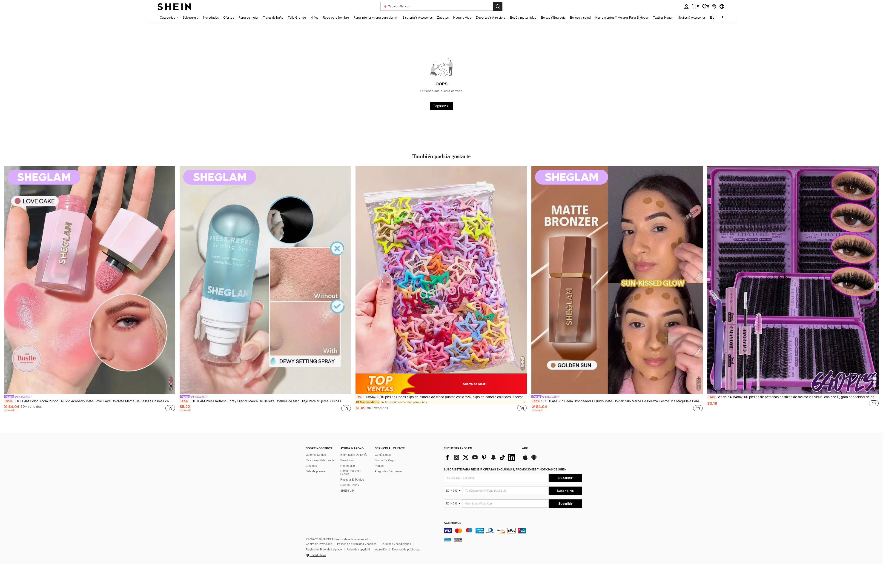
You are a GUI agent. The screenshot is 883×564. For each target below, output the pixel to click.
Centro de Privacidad (319, 544)
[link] (695, 6)
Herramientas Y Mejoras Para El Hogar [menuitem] (621, 17)
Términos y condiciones (396, 544)
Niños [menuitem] (314, 17)
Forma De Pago (385, 460)
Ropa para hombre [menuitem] (336, 17)
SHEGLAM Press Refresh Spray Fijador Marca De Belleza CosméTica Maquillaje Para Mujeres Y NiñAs (261, 401)
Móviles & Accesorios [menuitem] (691, 17)
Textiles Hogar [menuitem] (663, 17)
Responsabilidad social (320, 460)
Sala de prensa (315, 471)
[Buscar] (497, 6)
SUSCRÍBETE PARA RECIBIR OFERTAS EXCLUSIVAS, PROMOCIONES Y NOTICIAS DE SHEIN (505, 469)
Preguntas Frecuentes (388, 471)
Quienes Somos (316, 454)
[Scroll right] (722, 17)
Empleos (311, 465)
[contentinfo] (513, 530)
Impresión (381, 549)
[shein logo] (174, 6)
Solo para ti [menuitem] (190, 17)
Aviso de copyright (358, 549)
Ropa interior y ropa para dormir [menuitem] (375, 17)
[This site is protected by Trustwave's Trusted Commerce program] (447, 539)
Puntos (379, 465)
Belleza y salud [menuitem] (580, 17)
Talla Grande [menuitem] (297, 17)
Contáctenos (383, 454)
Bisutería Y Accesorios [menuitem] (417, 17)
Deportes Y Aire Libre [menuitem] (490, 17)
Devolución (347, 460)
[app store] (525, 459)
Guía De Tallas (349, 485)
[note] (441, 383)
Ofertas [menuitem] (228, 17)
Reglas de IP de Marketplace (324, 549)
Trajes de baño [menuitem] (273, 17)
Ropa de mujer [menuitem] (248, 17)
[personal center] (686, 6)
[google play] (534, 459)
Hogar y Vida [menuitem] (462, 17)
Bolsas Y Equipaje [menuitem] (553, 17)
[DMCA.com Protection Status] (458, 539)
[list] (480, 457)
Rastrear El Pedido (352, 479)
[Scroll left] (717, 17)
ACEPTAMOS (452, 522)
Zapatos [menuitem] (443, 17)
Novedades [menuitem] (211, 17)
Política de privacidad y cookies (356, 544)
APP (525, 448)
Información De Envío (353, 454)
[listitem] (89, 291)
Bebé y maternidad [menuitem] (523, 17)
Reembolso (347, 465)
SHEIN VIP (347, 490)
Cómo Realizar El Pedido (351, 472)
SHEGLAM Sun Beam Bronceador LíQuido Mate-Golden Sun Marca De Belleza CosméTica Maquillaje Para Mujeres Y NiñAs (617, 401)
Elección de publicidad (406, 549)
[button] (714, 6)
